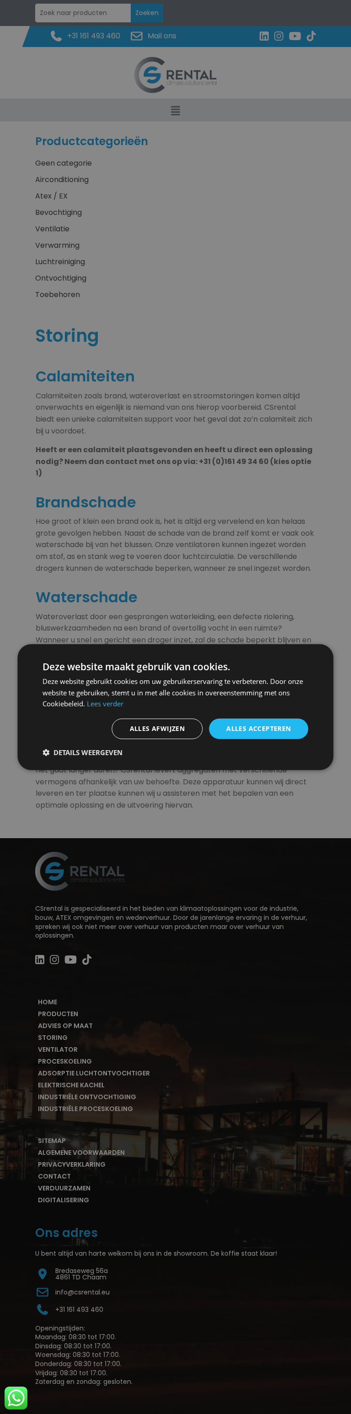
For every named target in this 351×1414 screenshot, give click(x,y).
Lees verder (105, 703)
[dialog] (175, 707)
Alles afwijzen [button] (157, 728)
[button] (82, 752)
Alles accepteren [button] (258, 728)
